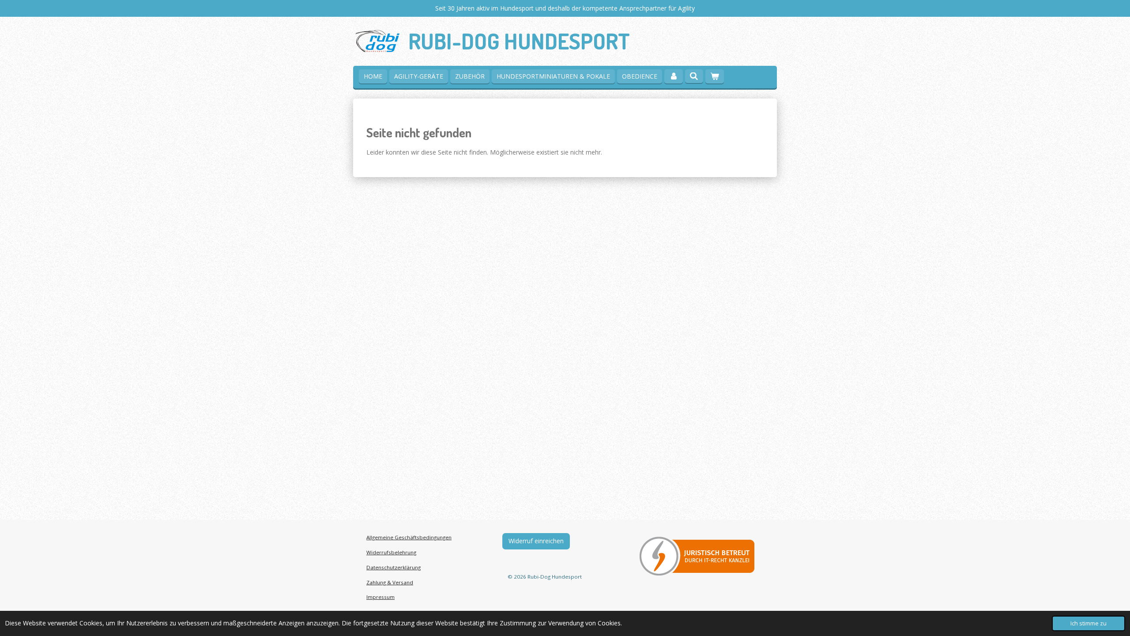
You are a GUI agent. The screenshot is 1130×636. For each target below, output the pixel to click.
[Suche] (694, 76)
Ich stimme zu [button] (1088, 623)
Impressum (380, 597)
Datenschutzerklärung (393, 567)
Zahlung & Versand (389, 582)
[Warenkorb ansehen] (714, 76)
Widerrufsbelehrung (391, 552)
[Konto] (673, 76)
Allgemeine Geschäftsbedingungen (409, 537)
